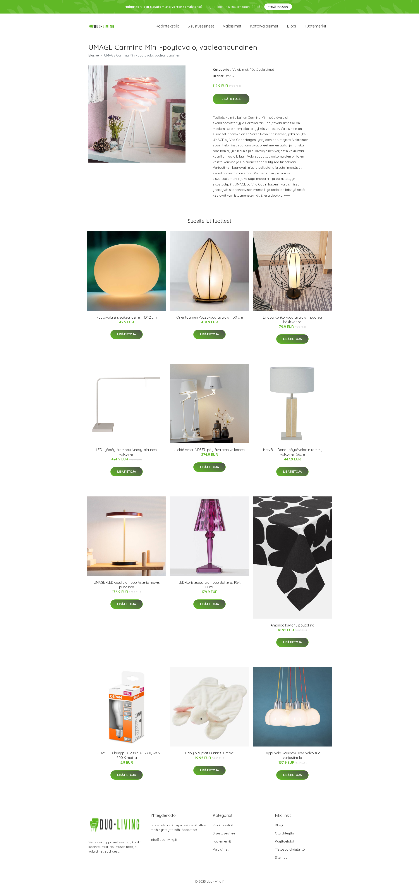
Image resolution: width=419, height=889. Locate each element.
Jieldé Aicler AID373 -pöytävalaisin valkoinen (209, 450)
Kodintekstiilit (167, 26)
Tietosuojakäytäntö (290, 849)
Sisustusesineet (201, 26)
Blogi (291, 26)
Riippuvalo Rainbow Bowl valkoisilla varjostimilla (292, 755)
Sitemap (281, 857)
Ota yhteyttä (284, 833)
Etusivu (93, 55)
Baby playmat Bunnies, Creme (209, 753)
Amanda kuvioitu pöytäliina (292, 625)
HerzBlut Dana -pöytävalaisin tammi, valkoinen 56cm (292, 452)
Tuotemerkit (315, 26)
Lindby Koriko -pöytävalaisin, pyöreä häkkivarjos (292, 319)
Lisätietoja (231, 99)
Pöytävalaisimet (262, 69)
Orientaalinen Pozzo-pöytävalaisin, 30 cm (209, 317)
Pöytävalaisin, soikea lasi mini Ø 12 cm (126, 317)
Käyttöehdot (284, 841)
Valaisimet (232, 26)
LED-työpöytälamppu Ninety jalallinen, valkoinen (126, 452)
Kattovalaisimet (264, 26)
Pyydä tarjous (278, 6)
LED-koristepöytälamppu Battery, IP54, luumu (209, 584)
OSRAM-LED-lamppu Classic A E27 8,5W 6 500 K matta (127, 755)
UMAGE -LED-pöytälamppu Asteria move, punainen (127, 584)
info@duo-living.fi (164, 840)
